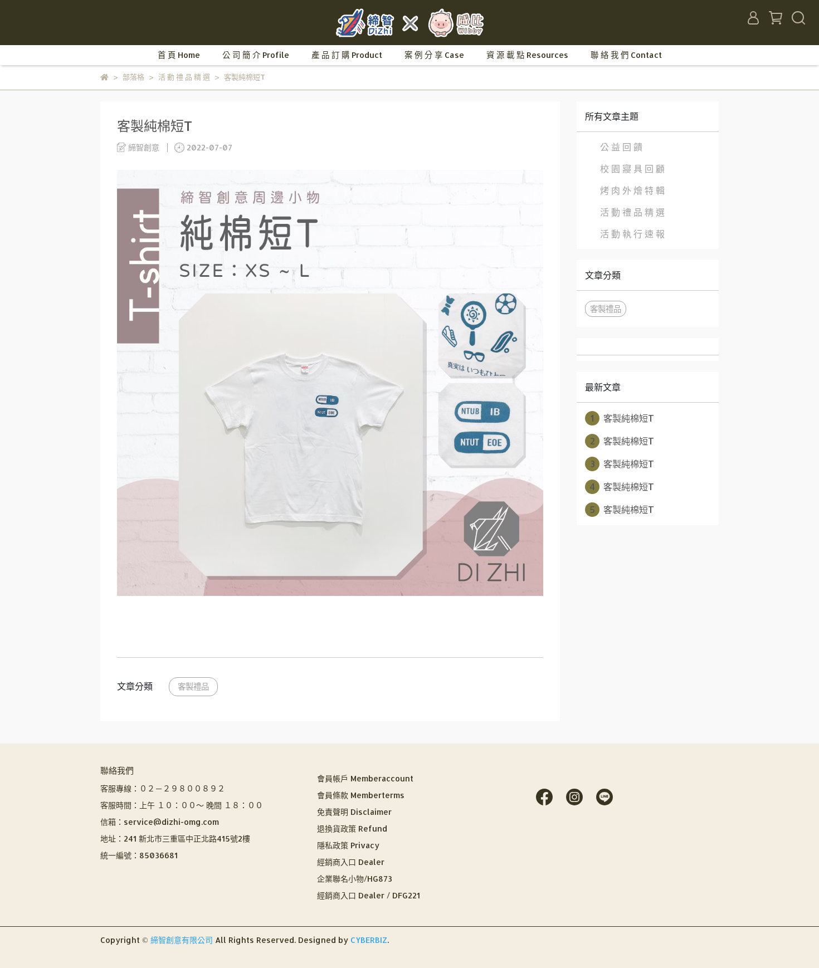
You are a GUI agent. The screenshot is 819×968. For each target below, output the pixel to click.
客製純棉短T (622, 418)
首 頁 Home (179, 55)
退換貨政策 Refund (352, 828)
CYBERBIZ (368, 940)
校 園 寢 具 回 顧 (632, 168)
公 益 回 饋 (621, 147)
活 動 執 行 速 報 (632, 233)
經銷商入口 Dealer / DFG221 (368, 895)
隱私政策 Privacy (348, 845)
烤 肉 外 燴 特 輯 (632, 190)
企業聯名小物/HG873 (354, 878)
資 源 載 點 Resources (527, 55)
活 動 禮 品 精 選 (632, 212)
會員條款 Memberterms (360, 795)
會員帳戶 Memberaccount (365, 778)
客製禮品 (193, 686)
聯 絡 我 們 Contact (626, 55)
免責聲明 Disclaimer (354, 812)
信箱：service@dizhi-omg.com (159, 822)
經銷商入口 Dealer (350, 862)
